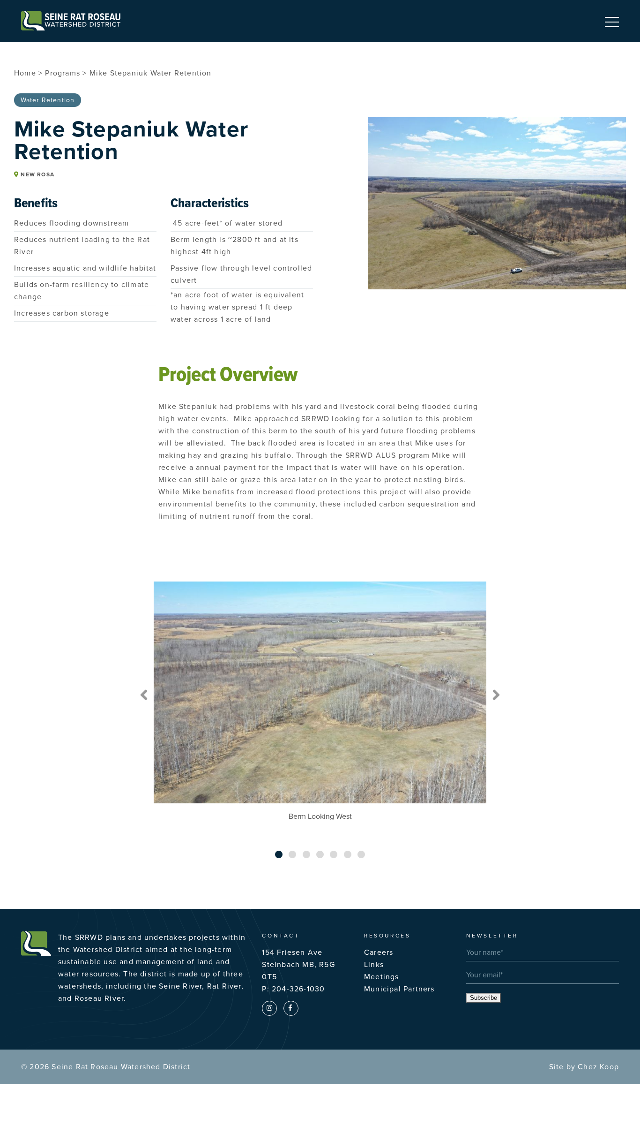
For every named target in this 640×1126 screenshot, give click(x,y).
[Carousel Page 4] (320, 854)
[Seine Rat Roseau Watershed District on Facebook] (290, 1008)
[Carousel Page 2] (292, 854)
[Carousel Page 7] (361, 854)
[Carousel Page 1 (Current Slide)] (279, 854)
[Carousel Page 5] (333, 854)
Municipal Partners (399, 989)
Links (374, 964)
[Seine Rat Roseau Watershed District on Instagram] (269, 1008)
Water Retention (47, 100)
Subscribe (483, 997)
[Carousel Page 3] (306, 854)
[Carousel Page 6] (347, 854)
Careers (378, 952)
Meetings (381, 977)
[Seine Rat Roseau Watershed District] (70, 20)
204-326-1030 (298, 989)
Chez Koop (598, 1067)
